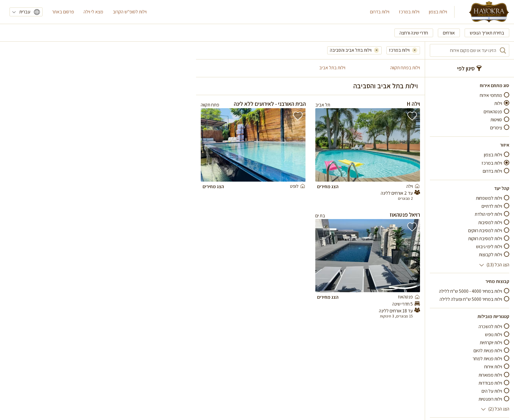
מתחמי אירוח (491, 95)
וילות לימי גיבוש (489, 246)
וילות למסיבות (490, 222)
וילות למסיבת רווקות (485, 238)
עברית (24, 12)
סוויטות (496, 120)
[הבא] (325, 145)
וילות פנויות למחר (487, 358)
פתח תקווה (210, 105)
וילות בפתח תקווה (405, 68)
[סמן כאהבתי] (412, 116)
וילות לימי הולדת (488, 214)
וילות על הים (492, 391)
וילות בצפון (438, 12)
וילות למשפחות (489, 198)
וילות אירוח (493, 367)
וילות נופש (493, 334)
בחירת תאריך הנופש (487, 33)
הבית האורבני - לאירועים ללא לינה (270, 104)
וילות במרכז (409, 12)
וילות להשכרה (490, 326)
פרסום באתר (63, 12)
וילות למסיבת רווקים (485, 230)
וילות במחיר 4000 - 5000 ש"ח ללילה (470, 291)
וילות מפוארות (490, 375)
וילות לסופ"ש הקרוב (130, 12)
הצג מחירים (328, 186)
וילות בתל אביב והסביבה (351, 50)
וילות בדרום (379, 12)
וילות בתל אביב (332, 68)
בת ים (320, 216)
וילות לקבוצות (490, 254)
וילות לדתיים (492, 206)
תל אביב (322, 105)
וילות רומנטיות (490, 399)
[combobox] (469, 50)
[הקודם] (409, 145)
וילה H (413, 104)
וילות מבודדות (490, 383)
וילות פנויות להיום (488, 350)
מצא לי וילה (93, 12)
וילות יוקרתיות (491, 342)
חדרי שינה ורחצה (413, 33)
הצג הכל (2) (498, 409)
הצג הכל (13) (497, 265)
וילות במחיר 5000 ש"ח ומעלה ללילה (471, 299)
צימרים (496, 128)
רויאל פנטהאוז (405, 214)
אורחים (449, 33)
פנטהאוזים (493, 111)
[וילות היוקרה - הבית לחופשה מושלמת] (489, 12)
